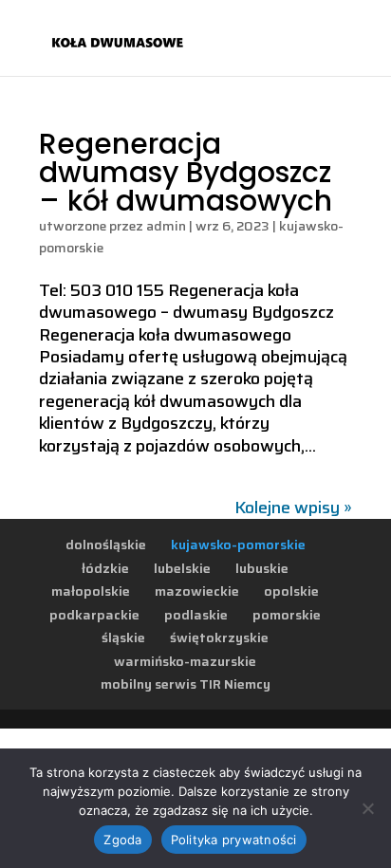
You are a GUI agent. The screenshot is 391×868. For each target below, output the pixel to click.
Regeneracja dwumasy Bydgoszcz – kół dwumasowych (185, 172)
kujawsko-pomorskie (238, 544)
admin (166, 225)
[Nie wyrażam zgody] (367, 808)
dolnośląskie (105, 544)
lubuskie (262, 568)
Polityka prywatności (234, 839)
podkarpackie (94, 614)
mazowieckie (197, 591)
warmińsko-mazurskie (185, 661)
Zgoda (122, 839)
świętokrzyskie (219, 637)
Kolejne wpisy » (293, 507)
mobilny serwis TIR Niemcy (185, 684)
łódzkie (105, 568)
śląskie (123, 637)
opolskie (291, 591)
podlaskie (196, 614)
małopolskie (90, 591)
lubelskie (182, 568)
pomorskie (286, 614)
